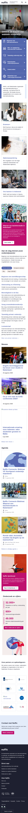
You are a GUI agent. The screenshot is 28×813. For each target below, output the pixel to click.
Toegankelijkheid (5, 801)
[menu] (25, 2)
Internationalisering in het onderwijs (9, 766)
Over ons (3, 780)
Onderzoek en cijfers (6, 774)
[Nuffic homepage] (4, 2)
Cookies (18, 801)
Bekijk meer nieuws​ (6, 441)
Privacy (23, 801)
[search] (22, 2)
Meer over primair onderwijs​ (9, 338)
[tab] (6, 268)
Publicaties (4, 788)
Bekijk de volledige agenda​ (8, 549)
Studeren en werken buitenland (8, 768)
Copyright (13, 801)
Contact (3, 786)
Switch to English (8, 811)
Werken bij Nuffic (5, 783)
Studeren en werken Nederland (8, 771)
